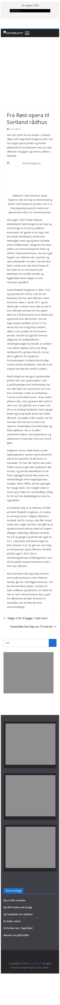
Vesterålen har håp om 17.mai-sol (31, 626)
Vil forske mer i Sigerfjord (18, 928)
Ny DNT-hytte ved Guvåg (18, 907)
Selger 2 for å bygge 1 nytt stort (27, 618)
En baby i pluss (12, 921)
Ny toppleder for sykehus (18, 914)
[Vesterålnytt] (13, 33)
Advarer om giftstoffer (16, 935)
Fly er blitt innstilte (14, 900)
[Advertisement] (30, 68)
